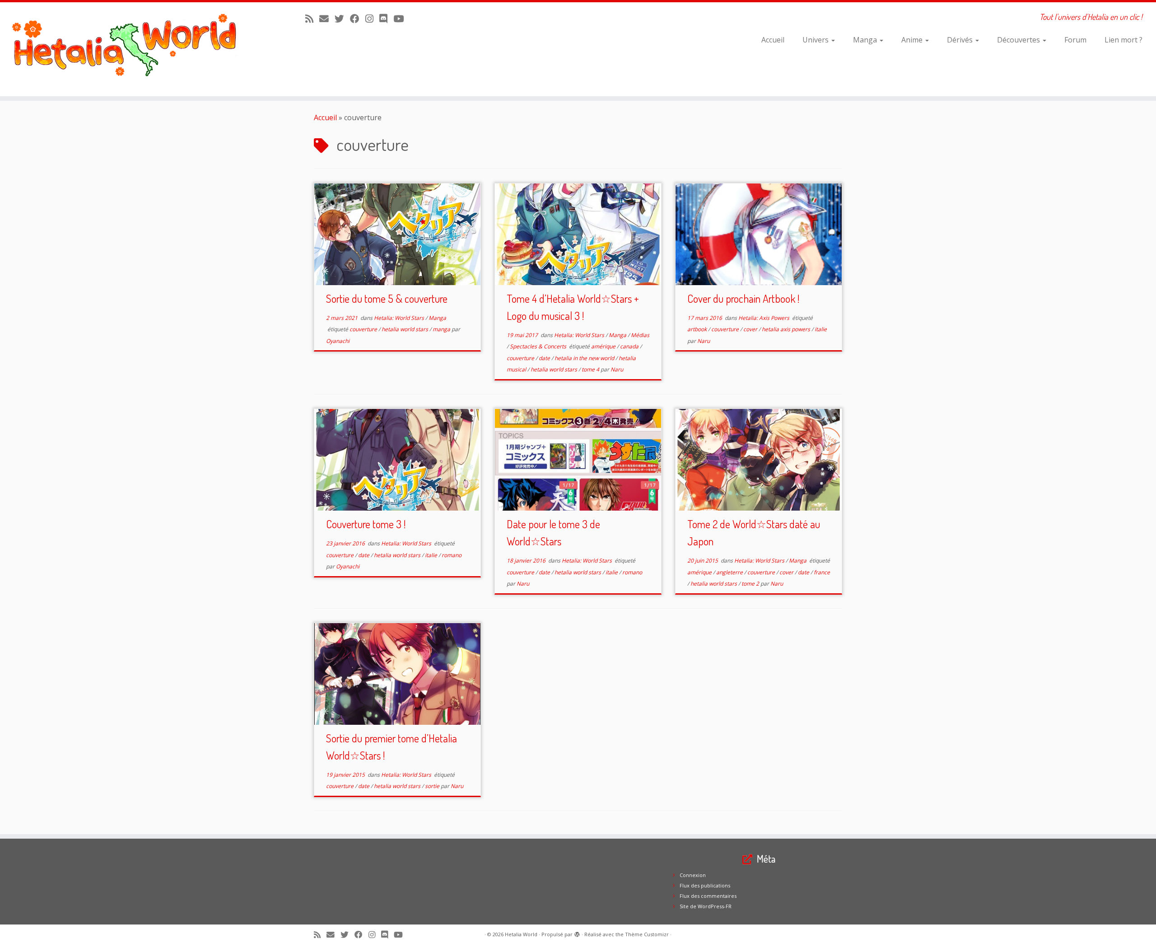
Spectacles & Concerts (539, 346)
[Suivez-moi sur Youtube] (401, 18)
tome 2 (750, 583)
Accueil (772, 40)
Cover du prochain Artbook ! (743, 298)
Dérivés (960, 40)
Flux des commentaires (708, 895)
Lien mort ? (1123, 40)
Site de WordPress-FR (706, 906)
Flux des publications (705, 885)
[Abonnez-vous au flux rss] (312, 18)
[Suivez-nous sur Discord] (386, 18)
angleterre (730, 572)
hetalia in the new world (585, 358)
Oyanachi (338, 341)
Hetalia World (521, 934)
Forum (1075, 40)
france (822, 572)
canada (630, 346)
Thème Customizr (647, 934)
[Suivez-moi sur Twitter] (342, 18)
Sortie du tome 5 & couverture (386, 298)
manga (442, 329)
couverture (364, 329)
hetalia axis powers (786, 329)
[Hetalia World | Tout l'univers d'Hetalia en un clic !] (133, 49)
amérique (604, 346)
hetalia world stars (405, 329)
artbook (697, 329)
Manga (866, 40)
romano (451, 555)
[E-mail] (327, 18)
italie (821, 329)
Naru (617, 369)
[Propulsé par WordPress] (577, 932)
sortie (433, 786)
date (545, 358)
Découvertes (1019, 40)
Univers (816, 40)
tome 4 (591, 369)
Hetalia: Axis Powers (764, 318)
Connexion (693, 875)
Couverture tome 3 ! (366, 524)
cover (751, 329)
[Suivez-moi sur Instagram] (372, 18)
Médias (640, 335)
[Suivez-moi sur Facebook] (357, 18)
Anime (912, 40)
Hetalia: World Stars (399, 318)
